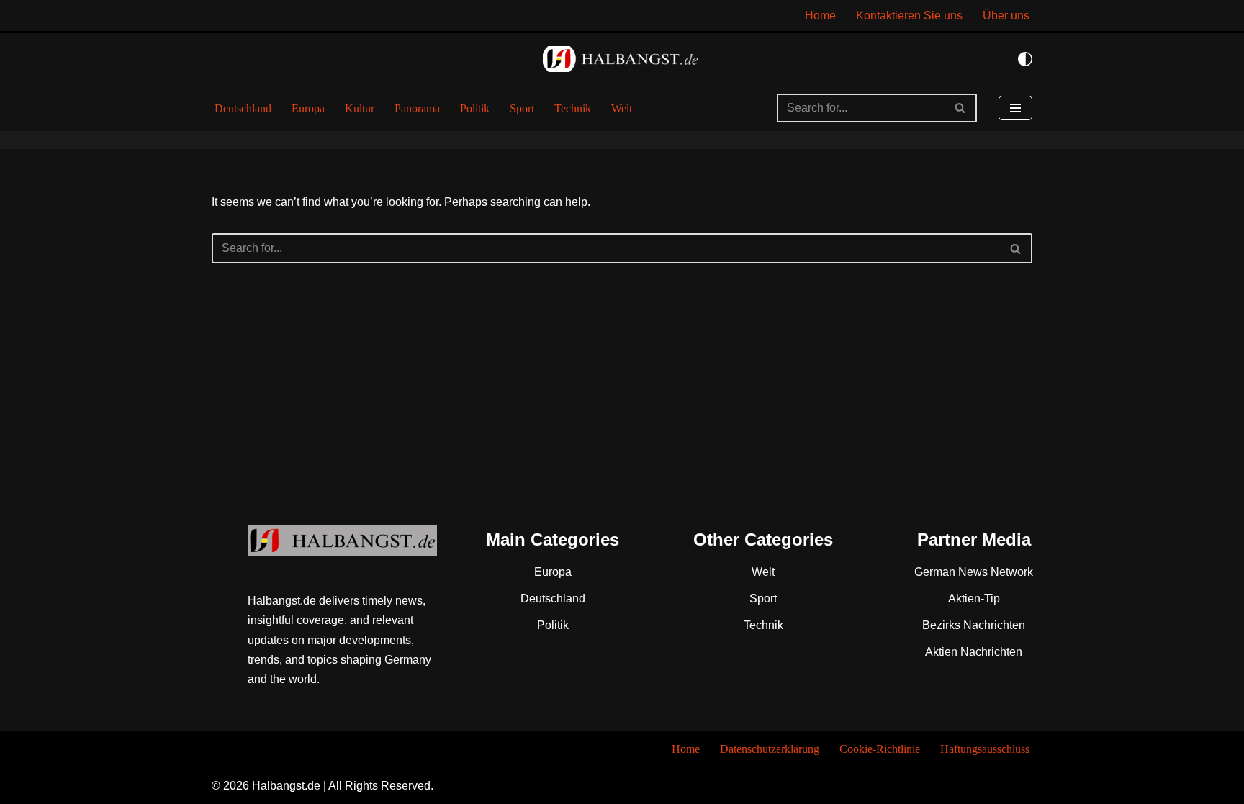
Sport (522, 108)
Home (820, 15)
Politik (475, 108)
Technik (572, 108)
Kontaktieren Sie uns (909, 15)
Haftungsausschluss (984, 749)
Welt (621, 108)
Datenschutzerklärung (769, 749)
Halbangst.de (286, 786)
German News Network (973, 572)
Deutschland (243, 108)
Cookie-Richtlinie (879, 749)
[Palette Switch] (1025, 59)
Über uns (1006, 15)
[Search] (961, 108)
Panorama (417, 108)
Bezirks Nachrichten (973, 625)
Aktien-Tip (974, 598)
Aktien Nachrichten (973, 652)
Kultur (359, 108)
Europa (308, 108)
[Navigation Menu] (1015, 108)
